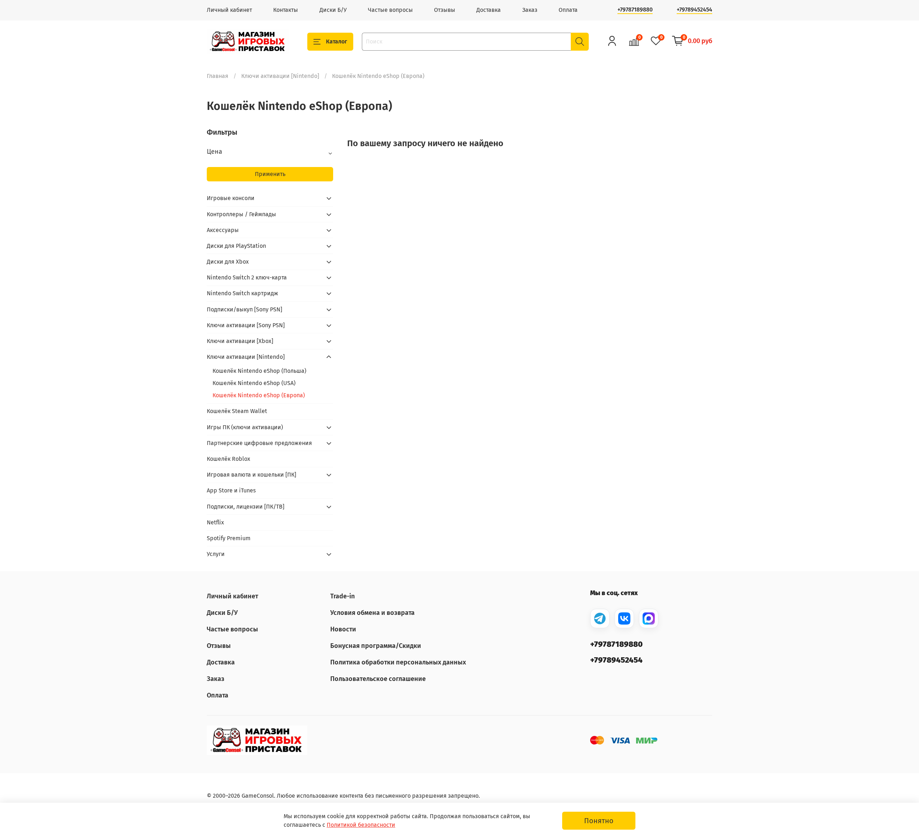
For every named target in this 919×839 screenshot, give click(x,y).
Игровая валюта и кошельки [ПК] (251, 474)
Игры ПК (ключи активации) (245, 427)
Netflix (215, 522)
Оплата (568, 9)
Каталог (336, 41)
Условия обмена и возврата (372, 613)
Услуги (216, 554)
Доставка (488, 9)
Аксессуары (223, 230)
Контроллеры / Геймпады (241, 214)
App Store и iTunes (231, 490)
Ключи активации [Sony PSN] (246, 325)
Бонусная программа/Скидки (375, 646)
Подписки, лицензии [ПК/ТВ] (245, 506)
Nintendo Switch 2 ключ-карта (247, 277)
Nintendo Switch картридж (242, 293)
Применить (270, 174)
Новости (343, 629)
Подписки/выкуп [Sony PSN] (244, 309)
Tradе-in (342, 596)
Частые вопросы (390, 9)
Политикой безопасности (361, 824)
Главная (217, 76)
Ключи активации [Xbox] (240, 341)
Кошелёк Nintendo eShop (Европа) (259, 395)
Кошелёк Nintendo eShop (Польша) (259, 370)
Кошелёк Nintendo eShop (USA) (254, 383)
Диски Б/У (333, 9)
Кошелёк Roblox (228, 458)
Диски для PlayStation (236, 245)
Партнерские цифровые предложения (259, 443)
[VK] (624, 618)
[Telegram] (600, 618)
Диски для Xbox (228, 261)
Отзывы (444, 9)
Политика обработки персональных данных (398, 662)
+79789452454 (694, 9)
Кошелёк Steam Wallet (237, 411)
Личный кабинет (229, 9)
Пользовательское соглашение (378, 679)
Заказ (529, 9)
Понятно (599, 820)
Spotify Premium (229, 538)
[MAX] (648, 618)
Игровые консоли (231, 198)
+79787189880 (635, 9)
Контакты (285, 9)
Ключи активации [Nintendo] (280, 76)
